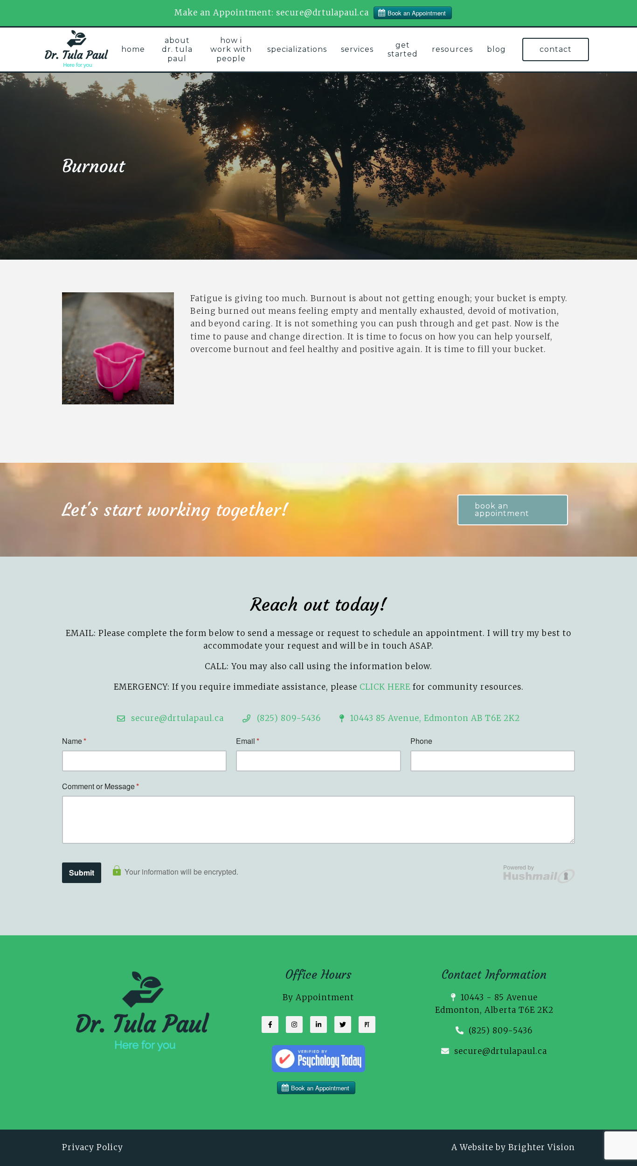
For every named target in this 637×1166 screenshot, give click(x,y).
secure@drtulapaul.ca (500, 1051)
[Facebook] (270, 1024)
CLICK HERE (385, 687)
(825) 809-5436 (501, 1030)
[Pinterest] (367, 1024)
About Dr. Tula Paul (177, 49)
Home (133, 49)
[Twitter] (342, 1024)
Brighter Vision (541, 1147)
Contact (556, 49)
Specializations (297, 49)
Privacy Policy (92, 1147)
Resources (452, 49)
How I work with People (231, 49)
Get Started (403, 49)
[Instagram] (294, 1024)
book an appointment (502, 510)
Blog (496, 49)
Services (357, 49)
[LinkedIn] (318, 1024)
